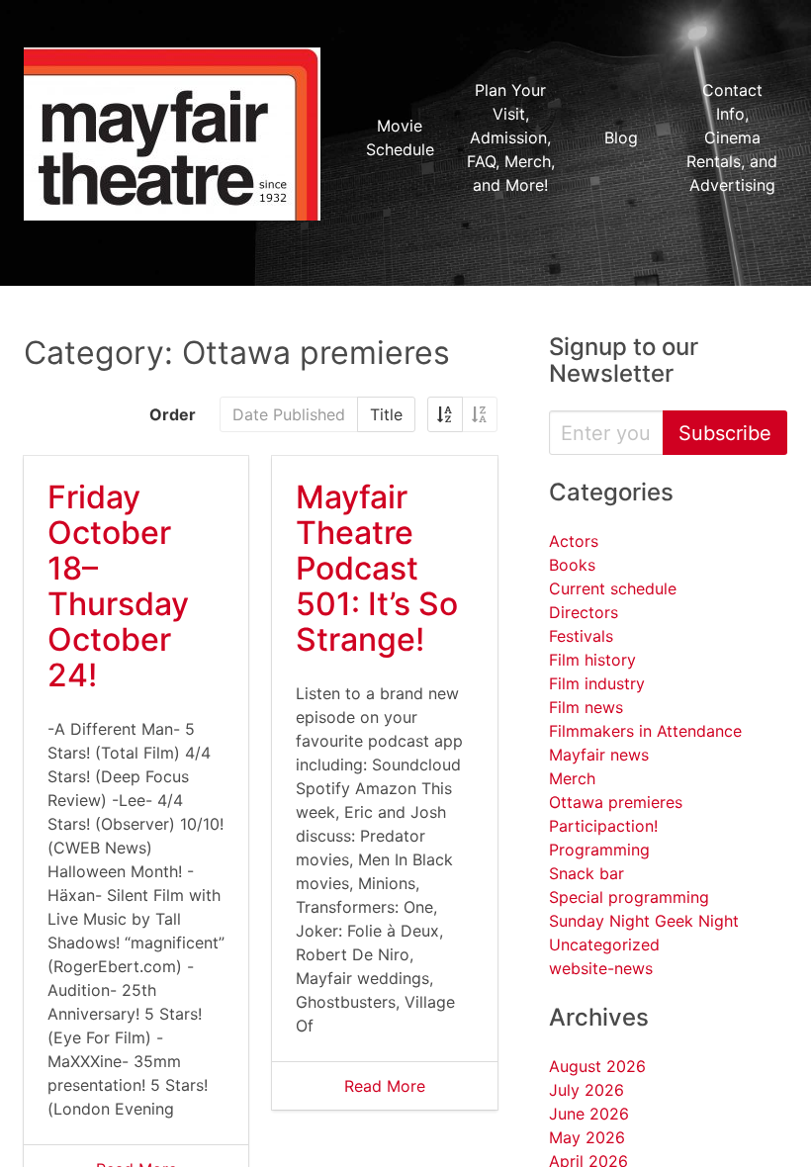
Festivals (581, 636)
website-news (601, 968)
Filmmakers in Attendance (645, 731)
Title (386, 414)
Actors (573, 541)
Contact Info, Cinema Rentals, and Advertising (731, 137)
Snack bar (586, 873)
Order (172, 414)
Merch (572, 778)
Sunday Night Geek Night (644, 921)
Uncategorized (604, 944)
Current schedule (612, 588)
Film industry (597, 683)
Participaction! (603, 826)
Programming (599, 849)
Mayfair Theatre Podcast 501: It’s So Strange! (377, 568)
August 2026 (597, 1066)
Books (572, 565)
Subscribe (724, 433)
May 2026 (587, 1137)
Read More (384, 1086)
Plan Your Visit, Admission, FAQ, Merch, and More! (511, 137)
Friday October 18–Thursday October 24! (118, 586)
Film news (586, 707)
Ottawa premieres (615, 802)
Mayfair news (599, 754)
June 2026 (589, 1113)
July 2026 (586, 1090)
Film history (592, 660)
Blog (621, 137)
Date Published (288, 414)
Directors (583, 612)
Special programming (629, 897)
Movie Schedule (400, 137)
